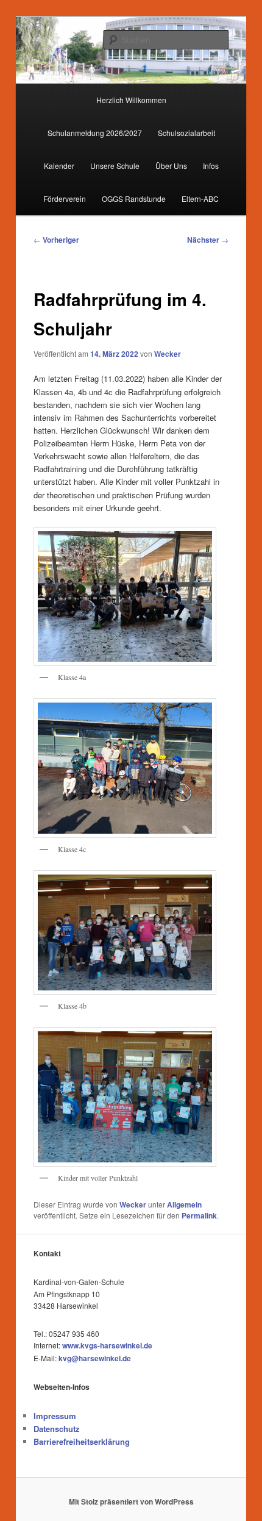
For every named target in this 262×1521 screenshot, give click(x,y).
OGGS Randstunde (134, 198)
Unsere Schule (115, 165)
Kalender (59, 165)
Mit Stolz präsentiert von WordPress (131, 1501)
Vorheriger (56, 239)
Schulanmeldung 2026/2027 (95, 132)
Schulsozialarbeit (186, 132)
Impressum (55, 1416)
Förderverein (64, 198)
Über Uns (171, 165)
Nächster (207, 239)
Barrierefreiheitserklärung (82, 1441)
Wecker (167, 353)
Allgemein (184, 1204)
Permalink (199, 1215)
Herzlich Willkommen (131, 100)
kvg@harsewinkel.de (94, 1358)
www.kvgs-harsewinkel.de (107, 1345)
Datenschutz (57, 1428)
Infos (211, 165)
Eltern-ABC (200, 198)
